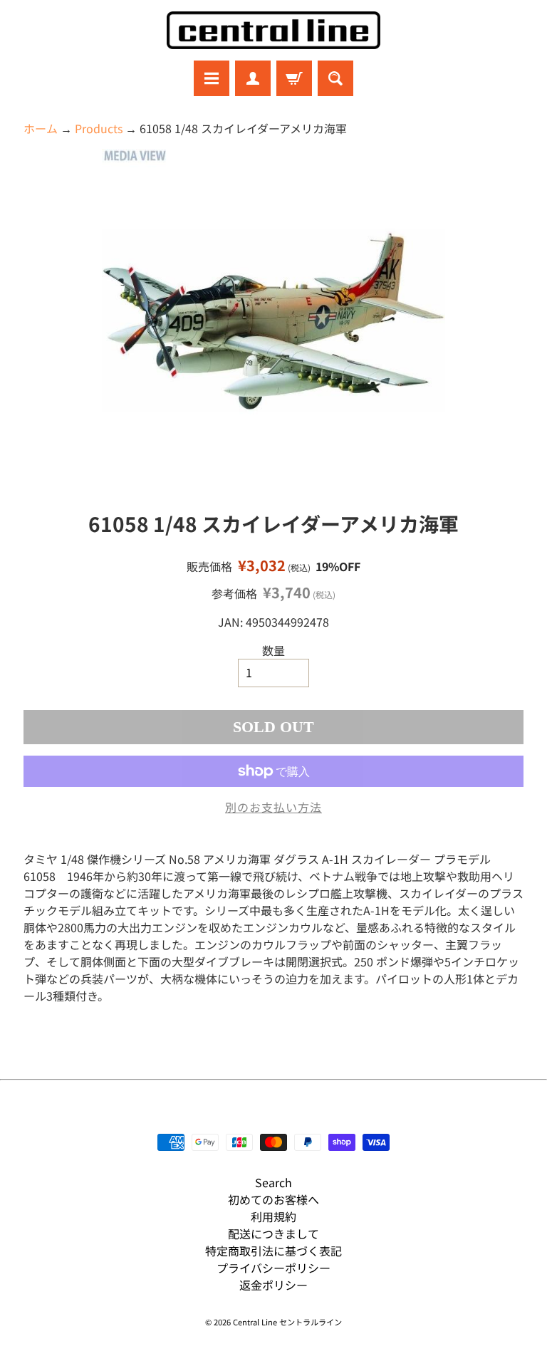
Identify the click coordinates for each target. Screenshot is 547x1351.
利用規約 (273, 1216)
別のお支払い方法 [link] (273, 806)
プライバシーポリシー (273, 1267)
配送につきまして (273, 1233)
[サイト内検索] (335, 78)
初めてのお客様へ (273, 1199)
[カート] (294, 78)
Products (99, 128)
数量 (273, 650)
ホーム (41, 128)
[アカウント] (253, 78)
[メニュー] (211, 78)
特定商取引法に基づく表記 (273, 1250)
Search (273, 1182)
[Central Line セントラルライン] (273, 30)
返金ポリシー (273, 1284)
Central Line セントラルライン (287, 1321)
